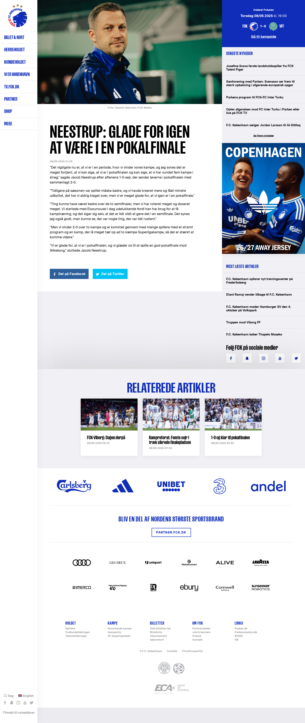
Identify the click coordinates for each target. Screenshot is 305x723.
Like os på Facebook (5, 702)
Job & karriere (201, 632)
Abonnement (158, 636)
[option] (129, 52)
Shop (8, 111)
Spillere (70, 628)
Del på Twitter (112, 274)
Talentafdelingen (76, 636)
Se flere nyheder (263, 135)
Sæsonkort (157, 640)
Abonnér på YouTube (25, 702)
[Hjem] (17, 17)
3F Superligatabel (119, 636)
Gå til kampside (263, 36)
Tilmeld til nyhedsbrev (19, 712)
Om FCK (197, 623)
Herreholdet (14, 49)
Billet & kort (14, 37)
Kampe (113, 623)
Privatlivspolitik (192, 651)
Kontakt (197, 640)
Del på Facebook (71, 274)
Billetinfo (156, 632)
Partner (10, 99)
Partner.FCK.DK (171, 532)
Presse (196, 636)
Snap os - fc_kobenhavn (11, 702)
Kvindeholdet (15, 62)
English (28, 695)
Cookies (172, 651)
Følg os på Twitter (31, 702)
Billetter (157, 623)
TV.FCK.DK (11, 86)
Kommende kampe (120, 628)
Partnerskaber (201, 628)
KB (236, 640)
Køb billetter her (160, 628)
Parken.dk (241, 628)
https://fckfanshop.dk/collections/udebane (260, 145)
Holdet (70, 623)
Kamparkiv (114, 632)
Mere (8, 123)
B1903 (239, 636)
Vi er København (17, 74)
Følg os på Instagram (18, 702)
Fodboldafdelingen (77, 632)
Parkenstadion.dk (246, 632)
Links (239, 623)
